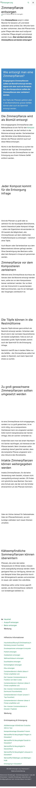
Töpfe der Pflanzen (13, 100)
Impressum (25, 769)
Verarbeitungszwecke (22, 775)
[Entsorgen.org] (6, 3)
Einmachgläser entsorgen (13, 665)
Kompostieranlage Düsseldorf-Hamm (17, 731)
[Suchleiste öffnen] (28, 2)
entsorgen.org (16, 769)
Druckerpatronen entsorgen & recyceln (17, 648)
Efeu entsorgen (9, 668)
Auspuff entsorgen (11, 622)
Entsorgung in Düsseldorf (13, 764)
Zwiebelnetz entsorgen (12, 655)
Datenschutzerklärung (18, 771)
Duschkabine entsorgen (12, 661)
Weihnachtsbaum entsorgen (14, 658)
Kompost (30, 128)
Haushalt (7, 619)
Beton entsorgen (10, 625)
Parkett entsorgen (10, 652)
